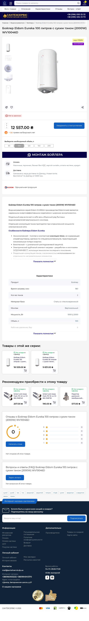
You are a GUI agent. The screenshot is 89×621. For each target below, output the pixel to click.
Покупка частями (9, 547)
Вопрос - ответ (74, 9)
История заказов (9, 561)
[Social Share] (82, 107)
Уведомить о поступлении (69, 125)
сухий (12, 493)
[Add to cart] (25, 370)
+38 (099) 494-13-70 (76, 17)
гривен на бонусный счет (22, 133)
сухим (62, 493)
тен (18, 493)
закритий (39, 493)
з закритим (80, 493)
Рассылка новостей (32, 560)
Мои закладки (30, 557)
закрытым (70, 493)
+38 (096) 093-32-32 (76, 14)
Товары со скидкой (75, 532)
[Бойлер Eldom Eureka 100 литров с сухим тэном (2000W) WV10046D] (48, 71)
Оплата (5, 538)
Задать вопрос (15, 478)
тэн (23, 493)
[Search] (78, 3)
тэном (12, 496)
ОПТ (4, 544)
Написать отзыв (15, 444)
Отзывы (58, 9)
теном (5, 496)
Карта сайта (72, 535)
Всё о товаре (10, 9)
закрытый (30, 493)
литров (48, 493)
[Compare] (6, 107)
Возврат (27, 543)
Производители (53, 533)
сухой (5, 493)
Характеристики (42, 9)
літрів (55, 493)
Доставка (28, 546)
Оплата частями (9, 541)
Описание (25, 9)
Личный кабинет (9, 558)
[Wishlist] (12, 107)
